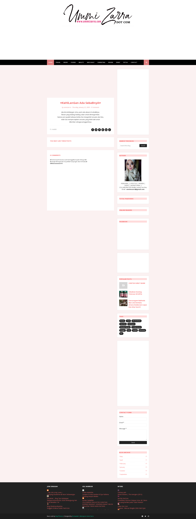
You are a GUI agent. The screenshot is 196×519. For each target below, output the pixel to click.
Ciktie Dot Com (123, 506)
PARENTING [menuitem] (101, 62)
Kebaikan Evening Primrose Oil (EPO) (135, 293)
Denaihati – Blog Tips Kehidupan (57, 498)
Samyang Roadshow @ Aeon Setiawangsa (61, 494)
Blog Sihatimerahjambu (54, 506)
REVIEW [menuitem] (110, 62)
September (133, 474)
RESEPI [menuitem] (65, 62)
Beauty (122, 321)
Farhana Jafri (122, 492)
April (133, 460)
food (128, 330)
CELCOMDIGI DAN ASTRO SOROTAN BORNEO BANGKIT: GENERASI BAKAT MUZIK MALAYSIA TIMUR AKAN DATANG (97, 504)
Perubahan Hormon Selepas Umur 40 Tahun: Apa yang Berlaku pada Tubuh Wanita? (132, 501)
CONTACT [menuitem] (134, 62)
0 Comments (95, 107)
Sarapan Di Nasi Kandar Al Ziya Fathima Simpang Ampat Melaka (95, 495)
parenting (142, 330)
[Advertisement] (98, 41)
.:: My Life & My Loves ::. (55, 492)
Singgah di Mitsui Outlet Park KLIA (58, 508)
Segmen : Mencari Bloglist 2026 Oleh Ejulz (131, 508)
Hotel (128, 321)
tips (121, 333)
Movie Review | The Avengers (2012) (130, 494)
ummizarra (67, 107)
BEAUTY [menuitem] (81, 62)
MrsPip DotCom (123, 498)
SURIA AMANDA (87, 492)
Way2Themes (59, 516)
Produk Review (136, 327)
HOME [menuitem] (50, 62)
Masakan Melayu (125, 327)
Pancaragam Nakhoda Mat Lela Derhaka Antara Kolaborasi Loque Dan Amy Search (138, 304)
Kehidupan (131, 324)
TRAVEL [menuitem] (58, 62)
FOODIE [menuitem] (73, 62)
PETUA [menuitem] (125, 62)
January (133, 467)
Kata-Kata (123, 324)
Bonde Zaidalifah (88, 500)
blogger (122, 330)
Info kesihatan (137, 321)
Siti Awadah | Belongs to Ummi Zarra (83, 516)
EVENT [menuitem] (118, 62)
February (133, 464)
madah (54, 129)
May (133, 456)
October (133, 471)
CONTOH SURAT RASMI (137, 283)
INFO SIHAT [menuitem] (91, 62)
